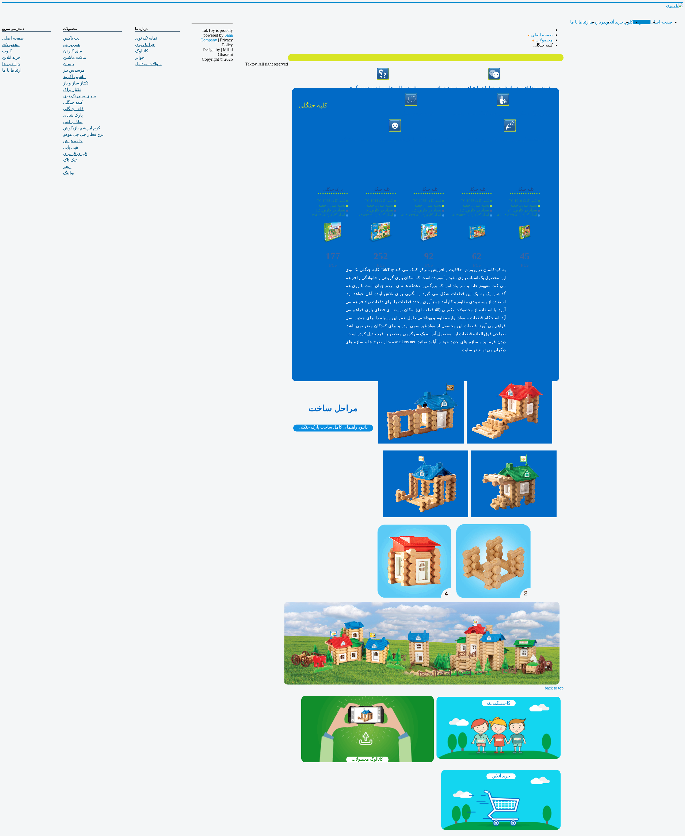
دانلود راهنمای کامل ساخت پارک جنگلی (333, 427)
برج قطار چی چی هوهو (83, 134)
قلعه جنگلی (73, 108)
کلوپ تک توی (498, 702)
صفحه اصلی (661, 22)
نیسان (68, 63)
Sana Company (216, 37)
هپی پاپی (70, 147)
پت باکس (71, 38)
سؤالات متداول (148, 63)
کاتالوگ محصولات (367, 759)
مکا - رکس (72, 121)
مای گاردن (72, 51)
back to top (554, 688)
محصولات (641, 22)
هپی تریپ (71, 44)
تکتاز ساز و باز (75, 83)
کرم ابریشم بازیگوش (81, 128)
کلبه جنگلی (73, 102)
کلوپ (628, 22)
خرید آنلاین (614, 22)
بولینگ (68, 173)
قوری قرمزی (75, 153)
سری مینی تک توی (79, 96)
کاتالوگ (141, 51)
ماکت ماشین (74, 57)
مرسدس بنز (74, 70)
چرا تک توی (145, 44)
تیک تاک (70, 160)
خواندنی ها (11, 63)
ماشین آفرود (74, 76)
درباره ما (597, 22)
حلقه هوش (72, 140)
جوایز (139, 57)
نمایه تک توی (146, 38)
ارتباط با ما (579, 22)
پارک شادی (73, 115)
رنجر (67, 166)
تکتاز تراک (72, 89)
